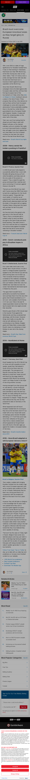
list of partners (9, 760)
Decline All (15, 770)
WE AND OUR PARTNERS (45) (9, 747)
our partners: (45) (9, 748)
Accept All (15, 766)
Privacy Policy (4, 778)
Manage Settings (15, 774)
